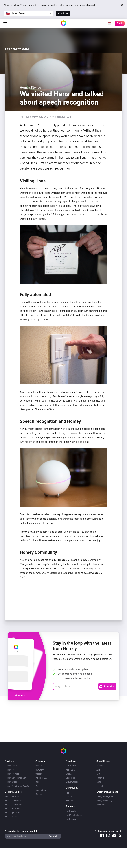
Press (38, 786)
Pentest (69, 800)
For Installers (71, 811)
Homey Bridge (11, 782)
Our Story (39, 770)
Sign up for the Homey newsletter (22, 831)
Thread (99, 786)
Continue (63, 13)
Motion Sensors (12, 796)
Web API (70, 774)
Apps (68, 792)
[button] (28, 13)
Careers (38, 766)
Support (38, 774)
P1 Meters (100, 804)
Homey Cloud (11, 766)
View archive (21, 695)
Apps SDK (70, 770)
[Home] (63, 23)
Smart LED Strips (12, 808)
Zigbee (99, 770)
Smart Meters (11, 816)
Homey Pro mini (12, 774)
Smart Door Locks (13, 800)
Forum (69, 796)
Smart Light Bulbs (12, 812)
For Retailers (71, 819)
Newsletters (40, 790)
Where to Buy (41, 778)
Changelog (70, 778)
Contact (38, 794)
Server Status (72, 782)
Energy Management (105, 796)
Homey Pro (10, 770)
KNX (98, 774)
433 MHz (100, 778)
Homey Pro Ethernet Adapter (17, 786)
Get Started (71, 766)
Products (9, 761)
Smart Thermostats (13, 804)
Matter (99, 782)
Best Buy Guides (13, 791)
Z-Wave (99, 766)
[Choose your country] (109, 23)
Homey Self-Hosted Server (16, 778)
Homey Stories (21, 48)
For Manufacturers (74, 815)
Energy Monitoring (104, 800)
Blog (7, 48)
